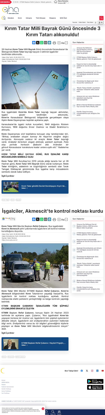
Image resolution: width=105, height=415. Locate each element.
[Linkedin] (97, 371)
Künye (3, 380)
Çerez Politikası (6, 391)
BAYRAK (29, 154)
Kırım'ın (5, 228)
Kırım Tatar (5, 200)
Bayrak (31, 49)
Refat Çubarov (40, 226)
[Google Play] (91, 381)
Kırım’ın (5, 117)
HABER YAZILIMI (6, 401)
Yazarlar (74, 22)
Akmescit (14, 228)
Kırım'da (64, 315)
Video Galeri (82, 22)
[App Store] (91, 387)
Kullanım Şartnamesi (8, 387)
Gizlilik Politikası (6, 389)
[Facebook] (82, 371)
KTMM (5, 306)
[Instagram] (92, 371)
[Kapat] (43, 408)
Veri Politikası (5, 393)
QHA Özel (63, 18)
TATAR (11, 154)
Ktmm (4, 357)
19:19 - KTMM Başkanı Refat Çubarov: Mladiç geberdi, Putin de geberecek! (32, 2)
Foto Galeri (90, 22)
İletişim (4, 384)
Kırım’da (22, 112)
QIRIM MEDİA (5, 382)
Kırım (20, 18)
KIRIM (4, 154)
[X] (87, 371)
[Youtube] (103, 371)
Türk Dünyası (40, 18)
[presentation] (49, 2)
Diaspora (52, 18)
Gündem (11, 18)
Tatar (20, 49)
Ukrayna (29, 18)
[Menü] (95, 22)
